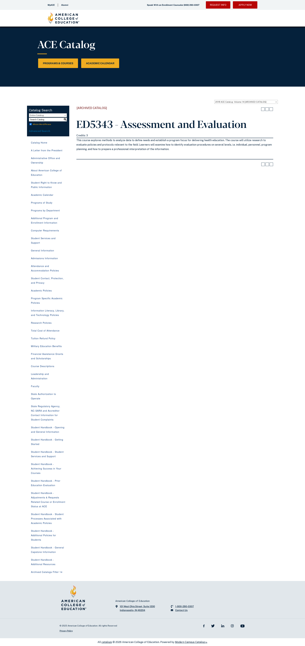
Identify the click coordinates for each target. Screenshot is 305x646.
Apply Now (245, 5)
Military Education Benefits (46, 346)
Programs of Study (41, 202)
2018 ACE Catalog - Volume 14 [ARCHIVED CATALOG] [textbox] (240, 102)
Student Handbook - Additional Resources (43, 562)
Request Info (218, 5)
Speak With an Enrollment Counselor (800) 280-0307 (173, 5)
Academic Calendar (100, 63)
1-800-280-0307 (184, 606)
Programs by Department (45, 210)
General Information (42, 250)
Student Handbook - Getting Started (47, 442)
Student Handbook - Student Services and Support (47, 454)
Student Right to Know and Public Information (46, 185)
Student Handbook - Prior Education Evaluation (45, 483)
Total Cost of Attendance (45, 330)
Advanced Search (40, 131)
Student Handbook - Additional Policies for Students (43, 535)
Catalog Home (39, 142)
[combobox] (246, 102)
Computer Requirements (45, 230)
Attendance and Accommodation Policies (45, 268)
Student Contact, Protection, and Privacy (47, 280)
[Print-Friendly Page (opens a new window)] (267, 109)
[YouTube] (242, 625)
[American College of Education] (63, 18)
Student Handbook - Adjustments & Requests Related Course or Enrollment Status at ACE (48, 499)
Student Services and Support (43, 240)
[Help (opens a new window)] (271, 109)
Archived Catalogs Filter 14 (46, 572)
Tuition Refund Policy (43, 338)
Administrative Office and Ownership (45, 160)
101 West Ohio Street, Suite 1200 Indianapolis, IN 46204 (137, 608)
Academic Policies (41, 290)
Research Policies (41, 322)
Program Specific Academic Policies (47, 300)
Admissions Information (44, 258)
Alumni (64, 5)
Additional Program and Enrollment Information (44, 220)
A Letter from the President (46, 150)
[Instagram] (232, 625)
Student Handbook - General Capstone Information (47, 550)
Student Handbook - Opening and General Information (47, 429)
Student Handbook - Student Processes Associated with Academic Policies (47, 519)
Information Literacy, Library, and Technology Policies (47, 313)
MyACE (51, 5)
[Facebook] (204, 625)
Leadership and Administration (40, 376)
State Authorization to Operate (43, 396)
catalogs (107, 642)
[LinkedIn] (222, 625)
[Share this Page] (263, 109)
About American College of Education (46, 172)
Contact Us (181, 610)
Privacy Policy (66, 631)
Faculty (35, 386)
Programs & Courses (58, 63)
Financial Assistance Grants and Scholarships (47, 356)
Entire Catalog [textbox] (37, 115)
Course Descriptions (42, 366)
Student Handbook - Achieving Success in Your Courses (46, 468)
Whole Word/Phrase (42, 124)
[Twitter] (213, 625)
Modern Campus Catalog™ (191, 642)
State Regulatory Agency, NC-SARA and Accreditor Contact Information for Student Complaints (45, 413)
